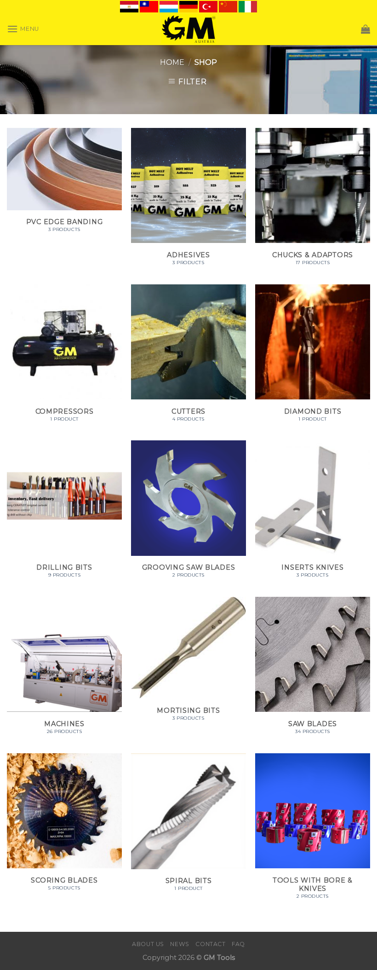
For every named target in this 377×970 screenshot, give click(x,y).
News (179, 944)
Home (172, 62)
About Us (148, 944)
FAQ (238, 944)
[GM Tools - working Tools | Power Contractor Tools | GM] (188, 29)
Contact (210, 944)
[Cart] (365, 29)
